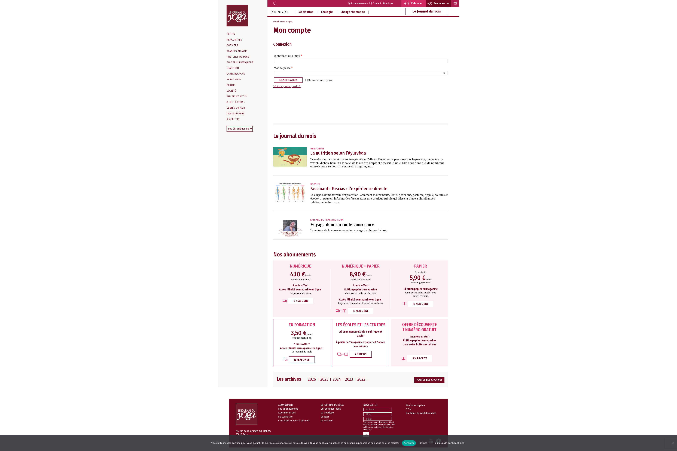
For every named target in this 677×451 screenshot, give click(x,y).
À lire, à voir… (236, 102)
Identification (288, 80)
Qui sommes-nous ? (359, 3)
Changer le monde (353, 12)
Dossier (315, 184)
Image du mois (235, 113)
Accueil (276, 21)
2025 (324, 379)
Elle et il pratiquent (240, 62)
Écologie (327, 12)
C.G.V (408, 409)
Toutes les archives (429, 379)
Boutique (388, 3)
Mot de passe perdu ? (287, 86)
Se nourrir (234, 79)
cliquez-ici (367, 429)
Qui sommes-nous (331, 408)
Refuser (423, 442)
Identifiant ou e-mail (288, 56)
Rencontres (234, 39)
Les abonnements (288, 408)
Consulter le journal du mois (294, 420)
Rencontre (317, 148)
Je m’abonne (300, 300)
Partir (231, 85)
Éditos (231, 34)
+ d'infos (361, 354)
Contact (377, 3)
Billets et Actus (237, 96)
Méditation (305, 12)
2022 (361, 379)
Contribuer (327, 420)
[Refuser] (672, 443)
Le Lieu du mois (236, 107)
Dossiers (232, 45)
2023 (349, 379)
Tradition (233, 68)
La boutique (327, 412)
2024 (337, 379)
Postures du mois (238, 56)
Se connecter (285, 416)
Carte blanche (236, 73)
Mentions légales (415, 405)
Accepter (409, 442)
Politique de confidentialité (421, 413)
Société (231, 90)
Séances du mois (237, 51)
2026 (312, 379)
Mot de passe (283, 68)
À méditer (233, 119)
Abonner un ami (287, 412)
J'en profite (419, 358)
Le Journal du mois (427, 11)
